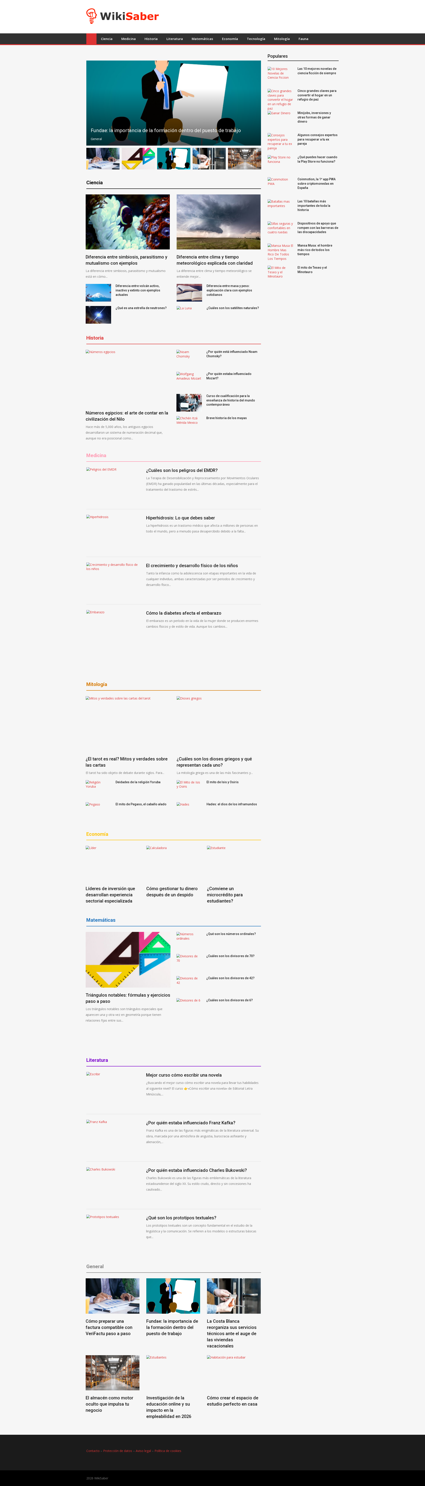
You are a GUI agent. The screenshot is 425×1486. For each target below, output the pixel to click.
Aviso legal (143, 1451)
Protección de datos (117, 1451)
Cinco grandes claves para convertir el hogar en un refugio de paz (317, 95)
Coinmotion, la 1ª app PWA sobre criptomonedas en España (317, 183)
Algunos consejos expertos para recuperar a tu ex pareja (318, 139)
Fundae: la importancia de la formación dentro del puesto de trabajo (172, 1327)
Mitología (282, 38)
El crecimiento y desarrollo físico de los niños (192, 565)
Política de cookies (168, 1451)
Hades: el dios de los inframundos (232, 804)
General (96, 139)
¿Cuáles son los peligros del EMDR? (182, 470)
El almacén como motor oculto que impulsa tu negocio (109, 1404)
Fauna (303, 38)
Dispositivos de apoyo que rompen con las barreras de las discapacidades (318, 228)
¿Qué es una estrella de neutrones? (141, 308)
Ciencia (106, 38)
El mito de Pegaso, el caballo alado (141, 804)
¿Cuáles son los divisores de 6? (229, 1000)
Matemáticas (202, 38)
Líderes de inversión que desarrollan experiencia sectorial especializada (110, 895)
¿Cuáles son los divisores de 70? (230, 956)
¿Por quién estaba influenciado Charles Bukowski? (196, 1170)
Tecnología (256, 38)
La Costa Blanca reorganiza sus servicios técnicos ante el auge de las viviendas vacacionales (232, 1334)
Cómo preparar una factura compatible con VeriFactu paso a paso (109, 1327)
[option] (173, 103)
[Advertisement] (242, 16)
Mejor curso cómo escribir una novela (184, 1075)
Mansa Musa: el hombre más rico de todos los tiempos (315, 250)
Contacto (93, 1451)
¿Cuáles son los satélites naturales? (233, 308)
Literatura (174, 38)
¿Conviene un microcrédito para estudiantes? (225, 895)
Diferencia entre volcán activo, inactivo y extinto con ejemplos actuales (138, 290)
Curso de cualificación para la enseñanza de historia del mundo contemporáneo (230, 400)
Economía (230, 38)
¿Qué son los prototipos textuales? (181, 1217)
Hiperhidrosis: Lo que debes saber (180, 518)
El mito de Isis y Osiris (223, 782)
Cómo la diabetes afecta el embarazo (183, 613)
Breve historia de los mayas (226, 418)
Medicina (128, 38)
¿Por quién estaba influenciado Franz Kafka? (190, 1122)
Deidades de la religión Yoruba (138, 782)
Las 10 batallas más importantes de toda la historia (314, 206)
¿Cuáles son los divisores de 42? (230, 978)
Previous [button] (95, 103)
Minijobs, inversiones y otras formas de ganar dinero (314, 117)
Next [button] (253, 103)
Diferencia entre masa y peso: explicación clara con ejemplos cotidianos (229, 290)
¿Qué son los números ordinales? (231, 934)
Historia (151, 38)
